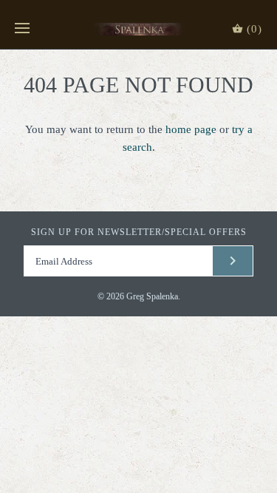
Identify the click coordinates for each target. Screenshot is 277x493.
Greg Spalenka (152, 296)
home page (190, 129)
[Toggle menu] (22, 29)
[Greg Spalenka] (138, 28)
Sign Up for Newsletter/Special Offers (139, 232)
